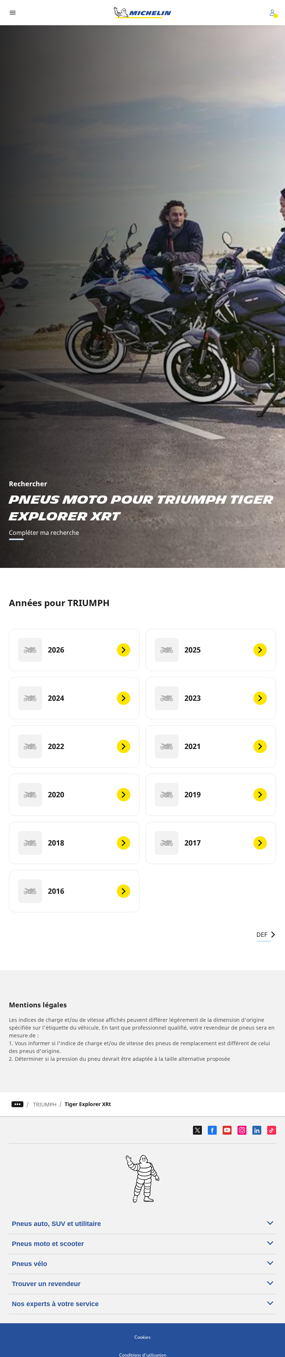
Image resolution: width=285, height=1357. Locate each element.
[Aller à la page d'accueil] (142, 12)
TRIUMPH (44, 1104)
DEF (261, 935)
